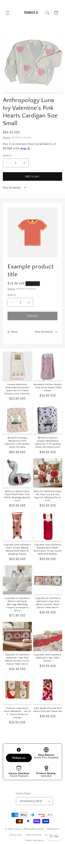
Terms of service (34, 835)
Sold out (32, 316)
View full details (12, 187)
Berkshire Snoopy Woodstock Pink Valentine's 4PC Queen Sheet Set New (17, 442)
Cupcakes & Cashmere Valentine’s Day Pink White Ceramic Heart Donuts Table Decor (47, 603)
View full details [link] (44, 331)
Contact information (34, 840)
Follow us (19, 757)
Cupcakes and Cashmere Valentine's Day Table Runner (47, 657)
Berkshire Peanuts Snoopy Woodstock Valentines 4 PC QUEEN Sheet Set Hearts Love (48, 442)
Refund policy (53, 829)
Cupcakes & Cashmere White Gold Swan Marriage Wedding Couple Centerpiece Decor (17, 604)
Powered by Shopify (35, 829)
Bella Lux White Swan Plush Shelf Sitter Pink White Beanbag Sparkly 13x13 (17, 496)
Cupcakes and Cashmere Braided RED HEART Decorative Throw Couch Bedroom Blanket (48, 549)
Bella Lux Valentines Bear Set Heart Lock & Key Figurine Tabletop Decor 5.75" (48, 496)
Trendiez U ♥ (20, 829)
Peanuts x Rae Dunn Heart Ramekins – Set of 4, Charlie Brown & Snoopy (17, 713)
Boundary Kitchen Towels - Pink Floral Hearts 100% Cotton (48, 387)
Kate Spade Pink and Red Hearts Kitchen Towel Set (48, 709)
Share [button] (14, 331)
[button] (7, 13)
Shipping (6, 137)
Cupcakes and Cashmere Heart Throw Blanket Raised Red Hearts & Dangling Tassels (17, 549)
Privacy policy (16, 835)
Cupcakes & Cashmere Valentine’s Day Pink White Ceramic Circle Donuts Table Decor (17, 659)
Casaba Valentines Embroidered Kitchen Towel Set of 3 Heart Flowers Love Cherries (17, 389)
